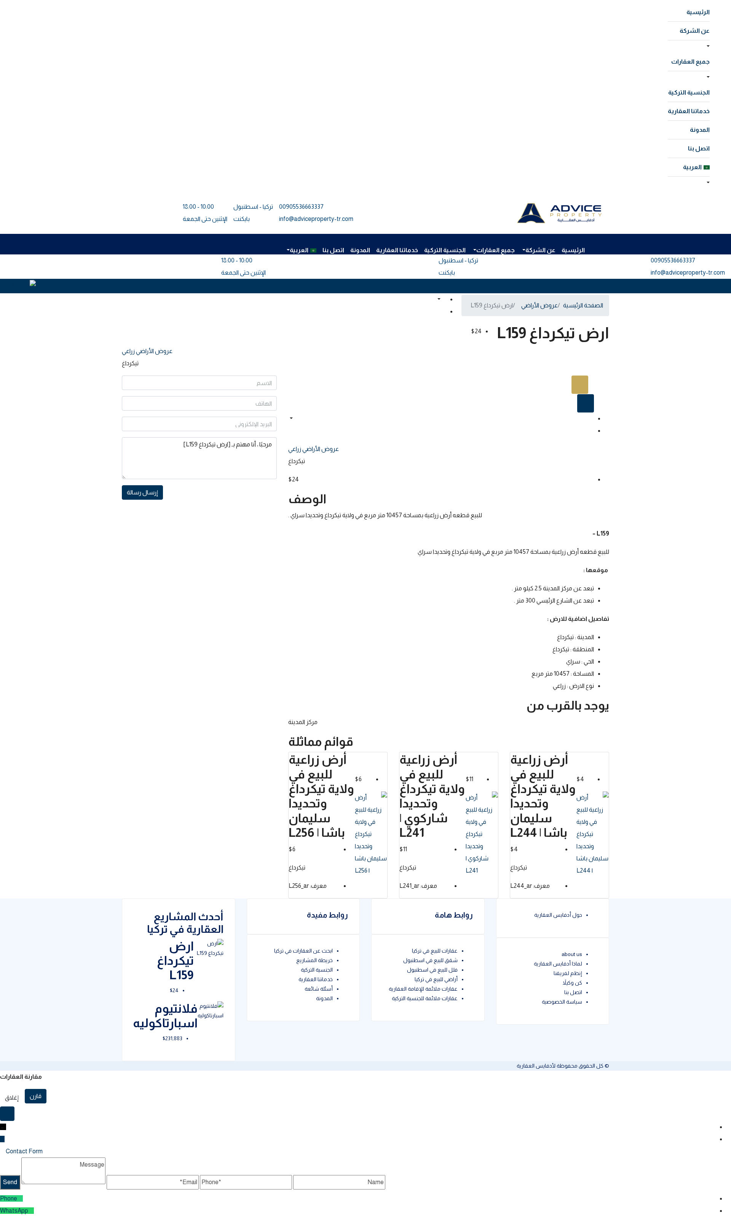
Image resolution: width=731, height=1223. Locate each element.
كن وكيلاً (572, 983)
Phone (8, 1198)
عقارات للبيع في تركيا (435, 951)
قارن (35, 1096)
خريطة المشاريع (314, 960)
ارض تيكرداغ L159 (175, 960)
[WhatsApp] (31, 1210)
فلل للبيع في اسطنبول (432, 970)
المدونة (700, 129)
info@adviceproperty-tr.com (316, 219)
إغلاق (12, 1097)
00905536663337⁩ (301, 206)
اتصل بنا (699, 148)
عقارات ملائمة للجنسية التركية (425, 998)
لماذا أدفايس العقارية (558, 964)
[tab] (579, 385)
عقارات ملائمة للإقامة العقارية (423, 989)
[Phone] (20, 1198)
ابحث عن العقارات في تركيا (303, 951)
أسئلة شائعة (319, 989)
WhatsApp (14, 1210)
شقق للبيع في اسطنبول (430, 960)
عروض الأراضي (153, 351)
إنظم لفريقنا (568, 973)
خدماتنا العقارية (689, 111)
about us (572, 954)
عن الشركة (695, 30)
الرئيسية (698, 12)
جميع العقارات (690, 61)
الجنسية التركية (689, 92)
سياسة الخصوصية (562, 1002)
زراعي (128, 351)
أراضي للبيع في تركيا (436, 979)
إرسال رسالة (142, 492)
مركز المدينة (303, 722)
